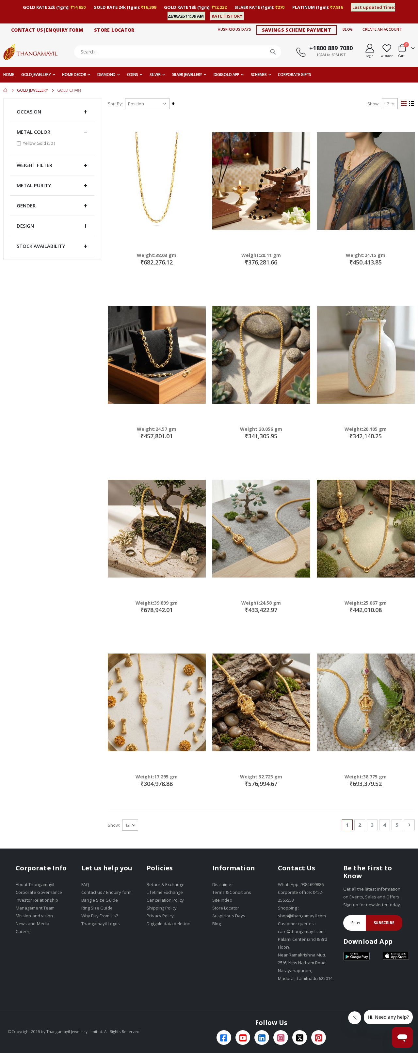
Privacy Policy (160, 916)
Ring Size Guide (97, 908)
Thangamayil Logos (100, 923)
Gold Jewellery (32, 90)
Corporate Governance (39, 892)
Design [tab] (25, 225)
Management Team (35, 908)
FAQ (85, 884)
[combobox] (177, 51)
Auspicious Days (234, 29)
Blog (348, 29)
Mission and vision (34, 916)
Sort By (115, 104)
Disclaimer (222, 884)
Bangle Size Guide (99, 900)
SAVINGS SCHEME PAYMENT (296, 30)
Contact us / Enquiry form (106, 892)
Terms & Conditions (231, 892)
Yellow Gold (39, 143)
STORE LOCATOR (114, 30)
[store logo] (31, 52)
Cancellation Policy (165, 900)
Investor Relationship (37, 900)
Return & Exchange (166, 884)
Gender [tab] (26, 205)
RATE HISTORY (227, 16)
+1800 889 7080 (331, 48)
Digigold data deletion (168, 923)
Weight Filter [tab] (34, 165)
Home (5, 90)
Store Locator (225, 908)
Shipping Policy (162, 908)
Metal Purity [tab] (34, 185)
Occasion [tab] (29, 111)
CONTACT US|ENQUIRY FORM (47, 30)
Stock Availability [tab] (41, 246)
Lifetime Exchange (165, 892)
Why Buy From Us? (99, 916)
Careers (24, 931)
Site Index (222, 900)
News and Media (32, 923)
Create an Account (382, 29)
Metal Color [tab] (33, 131)
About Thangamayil (35, 884)
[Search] (273, 51)
